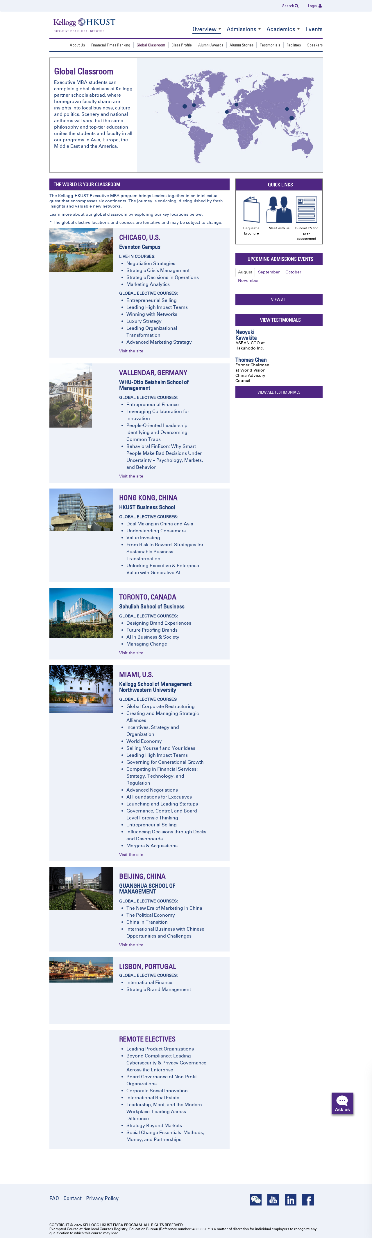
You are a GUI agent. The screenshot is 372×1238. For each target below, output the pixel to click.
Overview (205, 29)
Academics (282, 29)
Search (288, 5)
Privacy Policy (102, 1198)
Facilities (294, 45)
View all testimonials (279, 392)
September (269, 272)
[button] (342, 1103)
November (248, 280)
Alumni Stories (241, 45)
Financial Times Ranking (110, 45)
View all (279, 299)
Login (313, 5)
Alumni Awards (210, 45)
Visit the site (131, 351)
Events (314, 29)
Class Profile (181, 45)
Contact (72, 1198)
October (293, 272)
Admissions (242, 29)
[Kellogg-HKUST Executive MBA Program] (78, 25)
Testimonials (270, 45)
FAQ (54, 1198)
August (245, 272)
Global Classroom (151, 45)
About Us (77, 45)
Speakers (315, 45)
